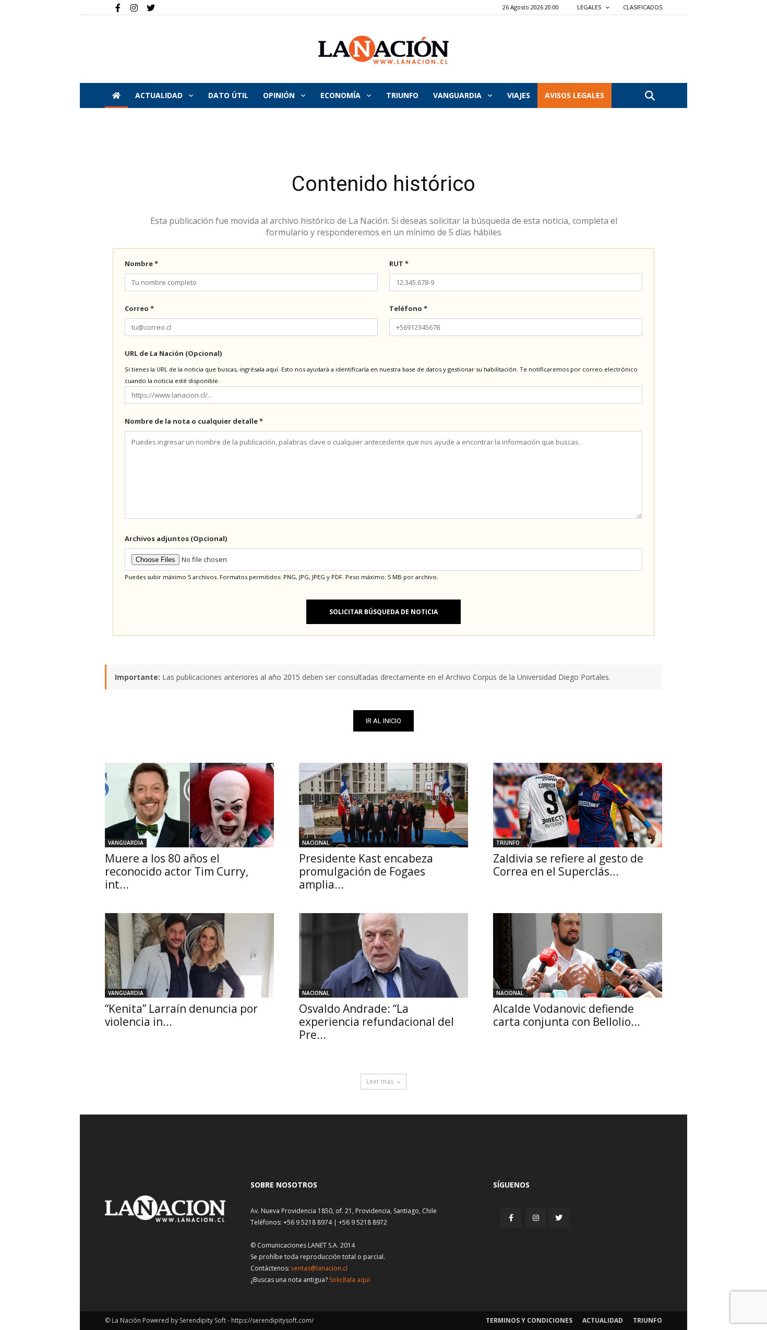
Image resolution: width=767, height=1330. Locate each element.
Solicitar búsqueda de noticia (383, 611)
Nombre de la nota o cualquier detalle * (194, 421)
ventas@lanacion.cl (319, 1268)
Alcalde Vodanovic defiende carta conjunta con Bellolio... (566, 1015)
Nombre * (141, 263)
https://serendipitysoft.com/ (272, 1320)
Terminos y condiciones (529, 1320)
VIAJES (518, 95)
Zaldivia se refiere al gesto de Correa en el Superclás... (568, 865)
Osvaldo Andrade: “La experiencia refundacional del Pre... (376, 1021)
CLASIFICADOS (642, 7)
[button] (649, 96)
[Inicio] (116, 95)
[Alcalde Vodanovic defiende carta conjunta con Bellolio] (577, 955)
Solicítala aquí (349, 1279)
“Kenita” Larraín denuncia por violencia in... (181, 1015)
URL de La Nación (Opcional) (173, 353)
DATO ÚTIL (228, 95)
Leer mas (379, 1081)
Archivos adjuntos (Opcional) (176, 538)
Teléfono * (408, 308)
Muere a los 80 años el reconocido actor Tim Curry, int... (176, 871)
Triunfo (402, 95)
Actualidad (160, 95)
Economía (341, 95)
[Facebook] (113, 7)
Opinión (280, 95)
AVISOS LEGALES (574, 95)
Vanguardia (458, 95)
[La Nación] (383, 49)
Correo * (139, 308)
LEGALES (590, 7)
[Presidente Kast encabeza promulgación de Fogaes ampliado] (383, 805)
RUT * (399, 263)
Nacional (315, 842)
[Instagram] (130, 7)
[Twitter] (147, 7)
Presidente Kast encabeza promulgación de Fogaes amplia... (366, 871)
